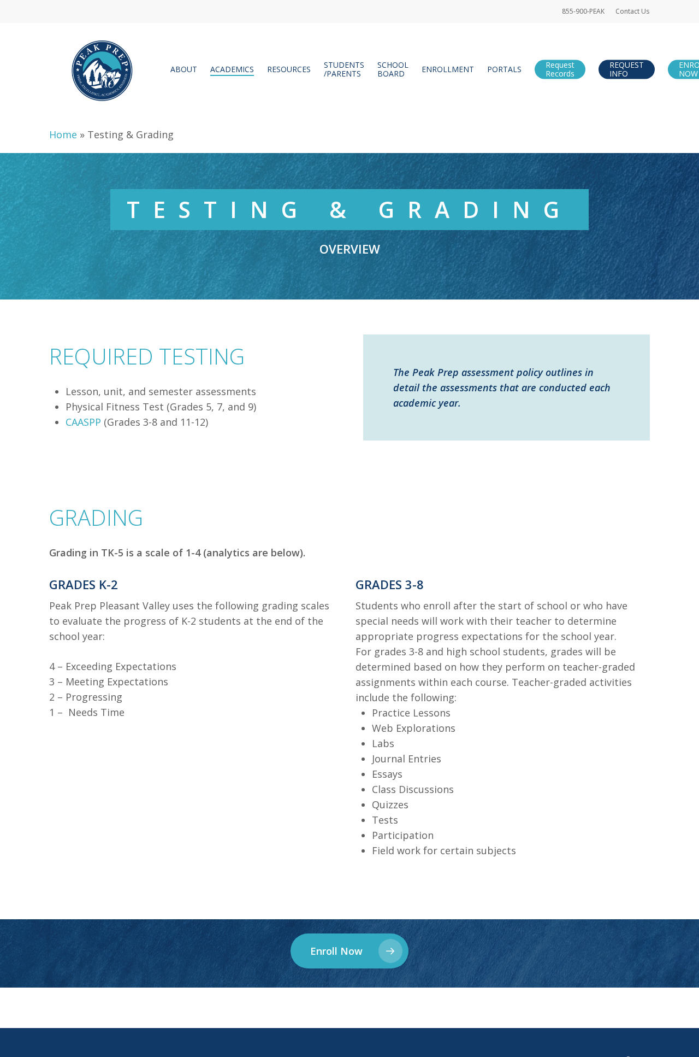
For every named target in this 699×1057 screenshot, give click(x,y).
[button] (349, 950)
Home (63, 134)
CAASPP (83, 421)
